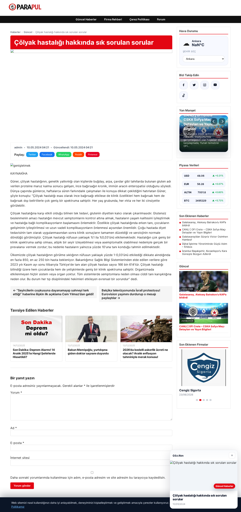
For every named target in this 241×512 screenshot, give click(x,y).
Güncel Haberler (86, 19)
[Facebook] (183, 85)
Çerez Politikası (139, 19)
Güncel (28, 32)
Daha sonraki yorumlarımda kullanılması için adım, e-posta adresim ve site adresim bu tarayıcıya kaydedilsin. (87, 477)
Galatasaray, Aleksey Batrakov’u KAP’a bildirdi (204, 224)
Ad (13, 428)
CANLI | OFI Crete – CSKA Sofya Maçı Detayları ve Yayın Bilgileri (204, 231)
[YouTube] (215, 85)
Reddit (78, 154)
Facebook (47, 154)
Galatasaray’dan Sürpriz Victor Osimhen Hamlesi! (205, 238)
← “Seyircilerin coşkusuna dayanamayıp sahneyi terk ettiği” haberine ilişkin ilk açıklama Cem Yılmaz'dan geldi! (53, 292)
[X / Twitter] (194, 85)
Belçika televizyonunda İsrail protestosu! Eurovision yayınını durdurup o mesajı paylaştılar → (131, 294)
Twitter (32, 154)
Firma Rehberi (113, 19)
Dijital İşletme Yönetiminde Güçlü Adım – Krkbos (204, 245)
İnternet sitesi (20, 458)
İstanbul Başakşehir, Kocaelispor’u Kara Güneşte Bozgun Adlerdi (204, 252)
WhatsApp (63, 154)
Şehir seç (189, 51)
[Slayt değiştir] (197, 400)
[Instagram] (204, 85)
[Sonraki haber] (222, 121)
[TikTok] (183, 95)
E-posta (17, 443)
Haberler (15, 32)
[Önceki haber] (214, 121)
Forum (161, 19)
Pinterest (92, 154)
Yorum (16, 392)
